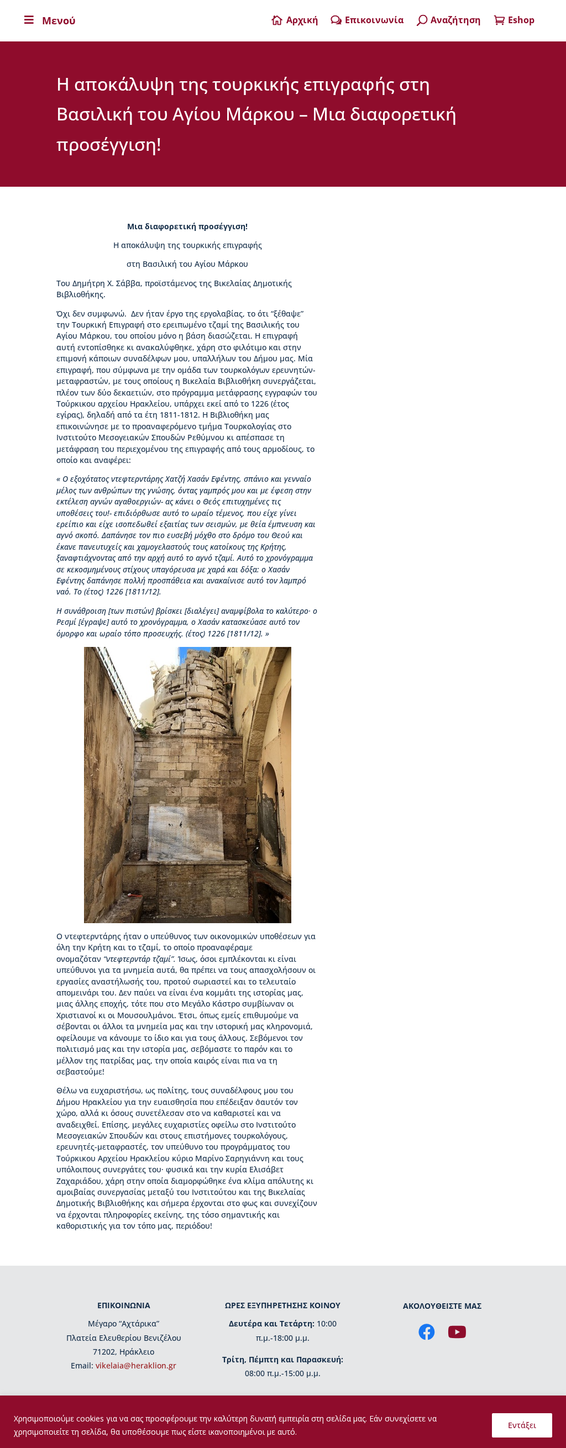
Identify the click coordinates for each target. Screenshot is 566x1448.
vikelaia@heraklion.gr (136, 1365)
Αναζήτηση (456, 20)
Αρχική (302, 20)
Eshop (521, 20)
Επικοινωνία (374, 20)
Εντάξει (522, 1425)
